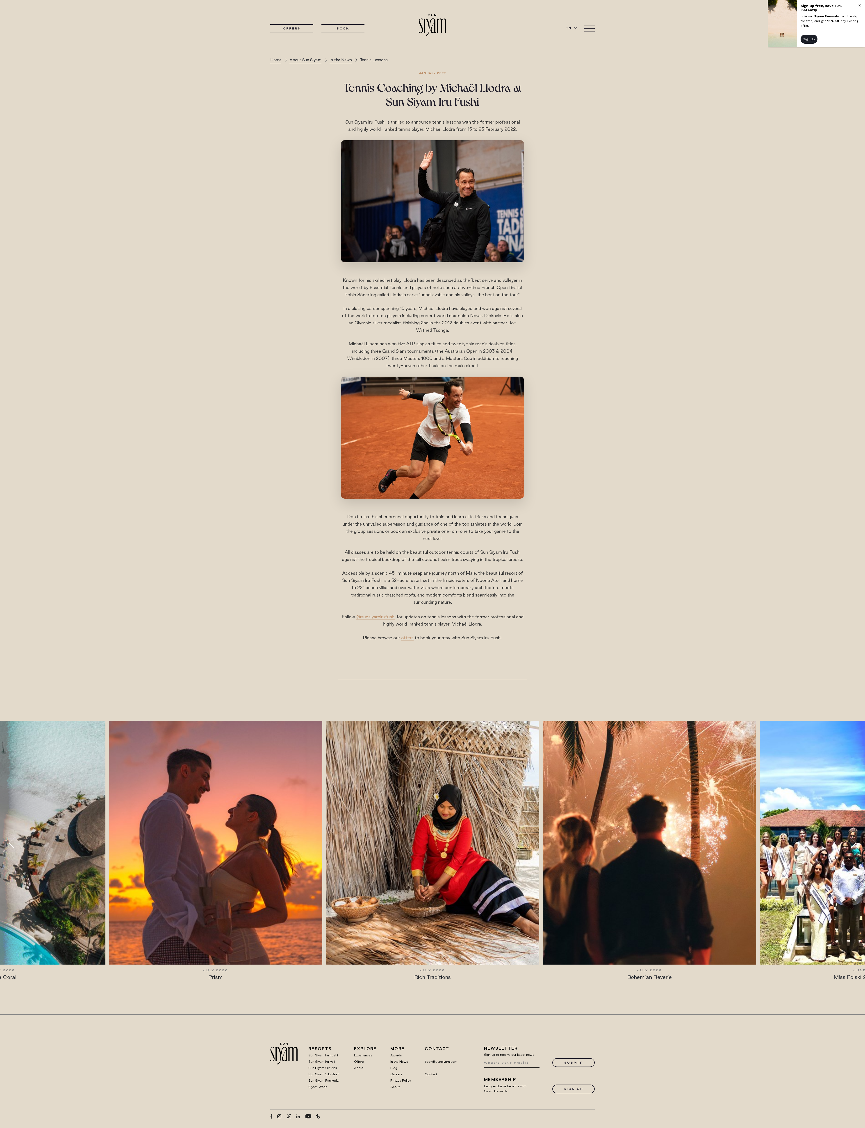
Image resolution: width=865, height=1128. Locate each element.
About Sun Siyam (305, 60)
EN (569, 28)
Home (275, 60)
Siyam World (317, 1087)
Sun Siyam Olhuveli (322, 1068)
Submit (573, 1062)
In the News (341, 60)
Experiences (363, 1055)
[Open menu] (589, 28)
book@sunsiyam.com (441, 1061)
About (358, 1068)
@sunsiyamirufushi (375, 616)
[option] (215, 851)
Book (343, 28)
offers (407, 637)
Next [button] (850, 843)
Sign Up (573, 1089)
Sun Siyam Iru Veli (321, 1061)
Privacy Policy (400, 1080)
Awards (396, 1055)
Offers (292, 28)
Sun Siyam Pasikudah (324, 1080)
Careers (396, 1074)
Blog (393, 1068)
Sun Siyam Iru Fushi (323, 1055)
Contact (431, 1074)
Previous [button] (14, 843)
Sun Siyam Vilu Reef (323, 1074)
